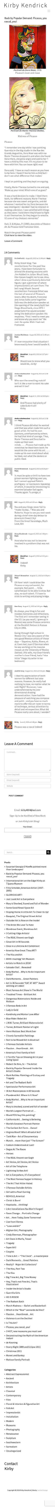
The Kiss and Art (14, 954)
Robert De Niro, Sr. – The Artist (21, 1064)
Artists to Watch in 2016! (18, 963)
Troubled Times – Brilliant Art (21, 994)
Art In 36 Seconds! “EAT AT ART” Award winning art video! (25, 984)
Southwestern (13, 1442)
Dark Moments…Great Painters (22, 978)
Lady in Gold (12, 1009)
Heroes (9, 1153)
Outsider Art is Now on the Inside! (23, 920)
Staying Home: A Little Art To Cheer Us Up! (27, 911)
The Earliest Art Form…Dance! (21, 1127)
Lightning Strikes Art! (17, 1170)
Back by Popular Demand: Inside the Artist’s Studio (24, 1069)
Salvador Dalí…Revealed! (18, 967)
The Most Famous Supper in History (24, 1179)
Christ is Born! (13, 1200)
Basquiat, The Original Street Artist (24, 916)
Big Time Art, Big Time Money (21, 1277)
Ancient (10, 1378)
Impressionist (13, 1412)
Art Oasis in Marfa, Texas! (18, 1238)
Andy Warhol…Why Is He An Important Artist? (25, 973)
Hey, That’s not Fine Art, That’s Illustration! (21, 1283)
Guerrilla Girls (13, 1292)
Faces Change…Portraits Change (22, 1213)
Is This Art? (11, 1322)
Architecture (12, 1382)
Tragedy (10, 1243)
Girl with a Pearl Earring (18, 1191)
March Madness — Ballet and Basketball (26, 1305)
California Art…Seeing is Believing (23, 1119)
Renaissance (12, 1433)
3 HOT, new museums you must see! (24, 1331)
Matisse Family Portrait (18, 1359)
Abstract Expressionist (17, 1374)
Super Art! (11, 1247)
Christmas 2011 (14, 1351)
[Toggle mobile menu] (49, 10)
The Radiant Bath (15, 1301)
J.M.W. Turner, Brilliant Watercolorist (24, 1022)
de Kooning (12, 1342)
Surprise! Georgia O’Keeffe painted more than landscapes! (26, 868)
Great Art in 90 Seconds (17, 941)
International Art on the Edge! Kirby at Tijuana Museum (25, 882)
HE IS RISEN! (12, 1297)
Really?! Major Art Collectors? (21, 1264)
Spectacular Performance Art (20, 1086)
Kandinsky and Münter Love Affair (22, 1014)
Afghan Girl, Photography (19, 1230)
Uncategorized (13, 1451)
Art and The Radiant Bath (19, 1082)
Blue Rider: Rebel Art (16, 1018)
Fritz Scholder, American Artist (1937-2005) (25, 889)
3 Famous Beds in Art (16, 1005)
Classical (10, 1391)
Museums (11, 1425)
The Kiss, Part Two (15, 1268)
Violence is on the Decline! (19, 1318)
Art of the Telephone (16, 1166)
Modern (10, 1421)
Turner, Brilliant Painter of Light (22, 1027)
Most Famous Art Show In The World (24, 990)
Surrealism (11, 1446)
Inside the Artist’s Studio (18, 1288)
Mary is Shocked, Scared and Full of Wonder (27, 903)
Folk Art (10, 1408)
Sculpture (11, 1438)
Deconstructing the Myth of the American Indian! (27, 1337)
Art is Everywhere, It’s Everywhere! (23, 1174)
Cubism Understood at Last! (20, 1145)
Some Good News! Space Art (20, 907)
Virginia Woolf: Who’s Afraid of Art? (23, 1132)
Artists (9, 1386)
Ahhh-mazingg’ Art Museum (20, 958)
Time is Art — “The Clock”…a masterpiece (27, 1255)
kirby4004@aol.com (31, 810)
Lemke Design (42, 1490)
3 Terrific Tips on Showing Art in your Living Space (24, 1058)
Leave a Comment (13, 240)
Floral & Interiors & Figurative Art (23, 1404)
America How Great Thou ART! (21, 950)
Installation (12, 1416)
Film (8, 1399)
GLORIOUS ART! (14, 894)
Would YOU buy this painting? (20, 1115)
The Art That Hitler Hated (19, 1183)
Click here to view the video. (18, 235)
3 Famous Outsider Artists (19, 1044)
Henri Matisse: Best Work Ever (21, 1031)
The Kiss (10, 1272)
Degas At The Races (16, 1149)
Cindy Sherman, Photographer (21, 1234)
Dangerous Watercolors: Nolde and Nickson (23, 1000)
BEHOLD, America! (15, 1196)
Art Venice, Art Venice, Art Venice (22, 1161)
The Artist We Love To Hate (20, 924)
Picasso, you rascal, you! (18, 1327)
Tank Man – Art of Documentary (22, 1136)
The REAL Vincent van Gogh (20, 937)
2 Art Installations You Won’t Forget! (24, 1208)
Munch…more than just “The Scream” (25, 1140)
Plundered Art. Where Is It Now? (22, 1095)
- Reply (48, 258)
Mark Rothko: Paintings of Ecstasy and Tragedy (25, 1076)
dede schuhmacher (22, 418)
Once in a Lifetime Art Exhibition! (22, 946)
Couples (10, 1251)
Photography (13, 1429)
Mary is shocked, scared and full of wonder (27, 1106)
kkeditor (24, 354)
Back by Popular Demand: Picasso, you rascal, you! (25, 875)
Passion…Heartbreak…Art (19, 1048)
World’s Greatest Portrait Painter (23, 1123)
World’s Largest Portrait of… (20, 1110)
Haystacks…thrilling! (17, 1204)
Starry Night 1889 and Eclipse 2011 (23, 1346)
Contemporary (13, 1395)
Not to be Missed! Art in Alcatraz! (22, 1039)
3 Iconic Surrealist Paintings (20, 1035)
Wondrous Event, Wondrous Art (21, 929)
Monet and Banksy (15, 1355)
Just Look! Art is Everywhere (20, 899)
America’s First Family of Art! (20, 1052)
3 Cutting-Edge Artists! (17, 933)
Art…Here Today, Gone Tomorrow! (23, 1217)
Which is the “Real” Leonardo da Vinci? (25, 1309)
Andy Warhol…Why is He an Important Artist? (25, 1101)
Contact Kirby (11, 1466)
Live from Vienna (14, 1221)
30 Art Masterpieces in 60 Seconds (23, 1090)
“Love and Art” (13, 1226)
